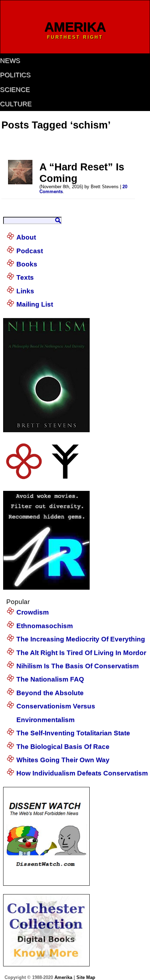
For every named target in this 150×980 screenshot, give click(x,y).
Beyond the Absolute (50, 693)
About (26, 237)
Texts (25, 277)
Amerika (63, 977)
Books (26, 264)
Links (25, 291)
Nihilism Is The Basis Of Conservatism (77, 666)
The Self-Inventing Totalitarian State (73, 733)
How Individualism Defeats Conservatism (82, 773)
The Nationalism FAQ (50, 679)
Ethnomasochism (44, 625)
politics (15, 75)
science (15, 89)
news (10, 60)
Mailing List (34, 304)
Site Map (85, 977)
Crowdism (32, 612)
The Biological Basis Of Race (63, 746)
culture (16, 104)
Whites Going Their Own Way (63, 760)
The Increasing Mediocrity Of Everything (80, 639)
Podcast (29, 251)
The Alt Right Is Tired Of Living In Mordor (81, 652)
